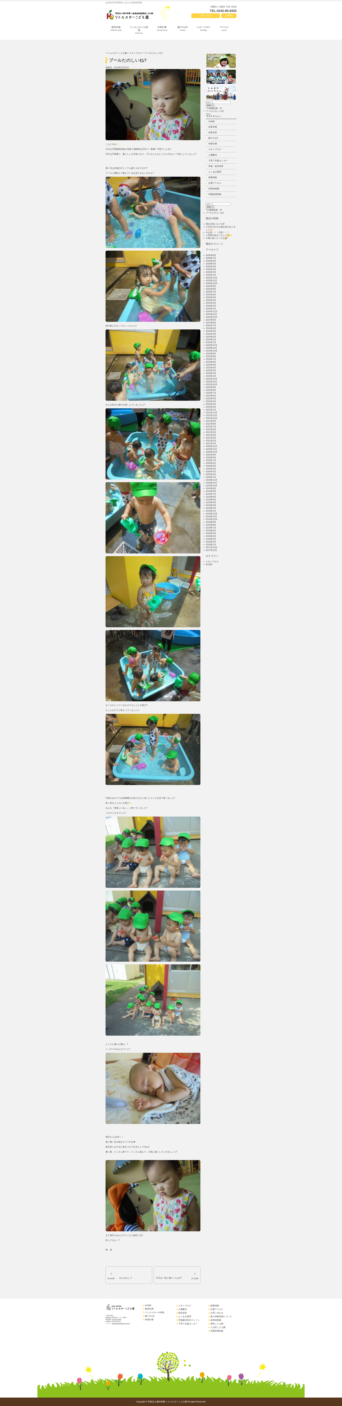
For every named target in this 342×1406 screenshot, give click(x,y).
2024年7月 (211, 325)
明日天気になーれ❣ (215, 224)
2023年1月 (211, 376)
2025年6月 (211, 294)
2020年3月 (211, 471)
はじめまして (125, 1278)
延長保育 (182, 1313)
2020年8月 (211, 457)
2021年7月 (211, 426)
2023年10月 (211, 351)
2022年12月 (211, 379)
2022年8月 (211, 390)
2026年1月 (211, 275)
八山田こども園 (217, 1327)
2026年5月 (211, 264)
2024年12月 (211, 311)
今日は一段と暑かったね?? (169, 1278)
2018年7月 (211, 528)
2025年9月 (211, 286)
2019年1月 (211, 511)
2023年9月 (211, 353)
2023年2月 (211, 373)
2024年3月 (211, 337)
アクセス (224, 28)
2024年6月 (211, 328)
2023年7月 (211, 359)
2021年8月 (211, 424)
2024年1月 (211, 342)
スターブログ (203, 28)
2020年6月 (211, 463)
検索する (210, 105)
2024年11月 (211, 314)
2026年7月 (211, 258)
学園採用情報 (214, 194)
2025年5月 (211, 297)
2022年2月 (211, 407)
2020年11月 (211, 449)
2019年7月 (211, 494)
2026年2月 (211, 272)
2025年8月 (211, 289)
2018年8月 (211, 525)
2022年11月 (211, 382)
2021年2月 (211, 441)
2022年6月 (211, 396)
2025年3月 (211, 303)
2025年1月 (211, 308)
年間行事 (162, 28)
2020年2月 (211, 474)
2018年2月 (211, 542)
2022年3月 (211, 404)
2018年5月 (211, 533)
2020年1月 (211, 477)
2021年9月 (211, 421)
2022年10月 (211, 384)
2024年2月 (211, 339)
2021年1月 (211, 443)
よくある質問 (214, 172)
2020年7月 (211, 460)
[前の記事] (129, 1269)
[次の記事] (177, 1269)
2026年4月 (211, 266)
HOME (211, 121)
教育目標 (116, 28)
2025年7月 (211, 292)
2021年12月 (211, 412)
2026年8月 (211, 255)
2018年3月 (211, 539)
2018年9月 (211, 522)
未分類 (209, 564)
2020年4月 (211, 469)
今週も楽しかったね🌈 (217, 238)
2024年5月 (211, 331)
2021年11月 (211, 415)
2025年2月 (211, 306)
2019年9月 (211, 488)
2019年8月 (211, 491)
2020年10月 (211, 452)
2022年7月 (211, 393)
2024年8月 (211, 323)
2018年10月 (211, 519)
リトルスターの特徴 (139, 30)
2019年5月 (211, 499)
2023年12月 (211, 345)
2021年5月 (211, 432)
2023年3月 (211, 370)
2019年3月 (211, 505)
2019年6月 (211, 497)
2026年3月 (211, 269)
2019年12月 (211, 480)
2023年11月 (211, 348)
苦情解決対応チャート (189, 1320)
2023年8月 (211, 356)
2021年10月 (211, 418)
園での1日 (183, 28)
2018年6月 (211, 530)
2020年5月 (211, 466)
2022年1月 (211, 410)
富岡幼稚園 (213, 189)
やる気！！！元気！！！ (217, 232)
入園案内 (229, 15)
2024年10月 (211, 317)
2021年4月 (211, 435)
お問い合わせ (205, 15)
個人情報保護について (221, 1316)
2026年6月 (211, 261)
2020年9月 (211, 455)
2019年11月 (211, 483)
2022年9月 (211, 387)
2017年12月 (211, 547)
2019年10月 (211, 485)
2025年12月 (211, 278)
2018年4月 (211, 536)
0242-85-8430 (116, 1319)
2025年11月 (211, 280)
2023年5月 (211, 365)
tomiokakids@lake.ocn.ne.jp (121, 1323)
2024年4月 (211, 334)
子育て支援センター (218, 160)
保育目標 (212, 127)
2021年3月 (211, 438)
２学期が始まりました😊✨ (219, 235)
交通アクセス (214, 183)
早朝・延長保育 (215, 166)
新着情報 (212, 177)
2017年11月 (211, 550)
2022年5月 (211, 398)
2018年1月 (211, 544)
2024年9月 (211, 320)
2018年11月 (211, 516)
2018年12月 (211, 514)
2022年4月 (211, 401)
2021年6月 (211, 429)
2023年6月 (211, 362)
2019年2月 (211, 508)
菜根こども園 (216, 1324)
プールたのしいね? (215, 111)
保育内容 (212, 132)
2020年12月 (211, 446)
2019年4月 (211, 502)
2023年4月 (211, 367)
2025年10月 (211, 283)
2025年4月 (211, 300)
